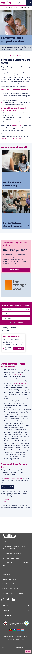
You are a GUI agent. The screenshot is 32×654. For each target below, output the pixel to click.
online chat (18, 374)
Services (5, 605)
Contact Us (19, 348)
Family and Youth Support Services (12, 138)
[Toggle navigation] (23, 2)
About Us (5, 610)
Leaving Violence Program (12, 478)
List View (12, 322)
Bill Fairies (7, 502)
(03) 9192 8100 (8, 348)
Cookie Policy (3, 646)
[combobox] (16, 309)
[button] (16, 270)
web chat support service (20, 383)
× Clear (25, 309)
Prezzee (7, 500)
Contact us (6, 542)
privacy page (8, 510)
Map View (20, 322)
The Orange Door (17, 126)
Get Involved (6, 615)
